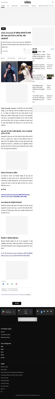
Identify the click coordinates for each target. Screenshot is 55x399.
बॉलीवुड (3, 28)
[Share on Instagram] (16, 284)
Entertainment (13, 295)
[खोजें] (53, 2)
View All (52, 49)
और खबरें (17, 303)
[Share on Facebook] (3, 284)
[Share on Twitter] (7, 284)
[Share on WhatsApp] (12, 284)
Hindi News (4, 295)
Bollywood (22, 295)
